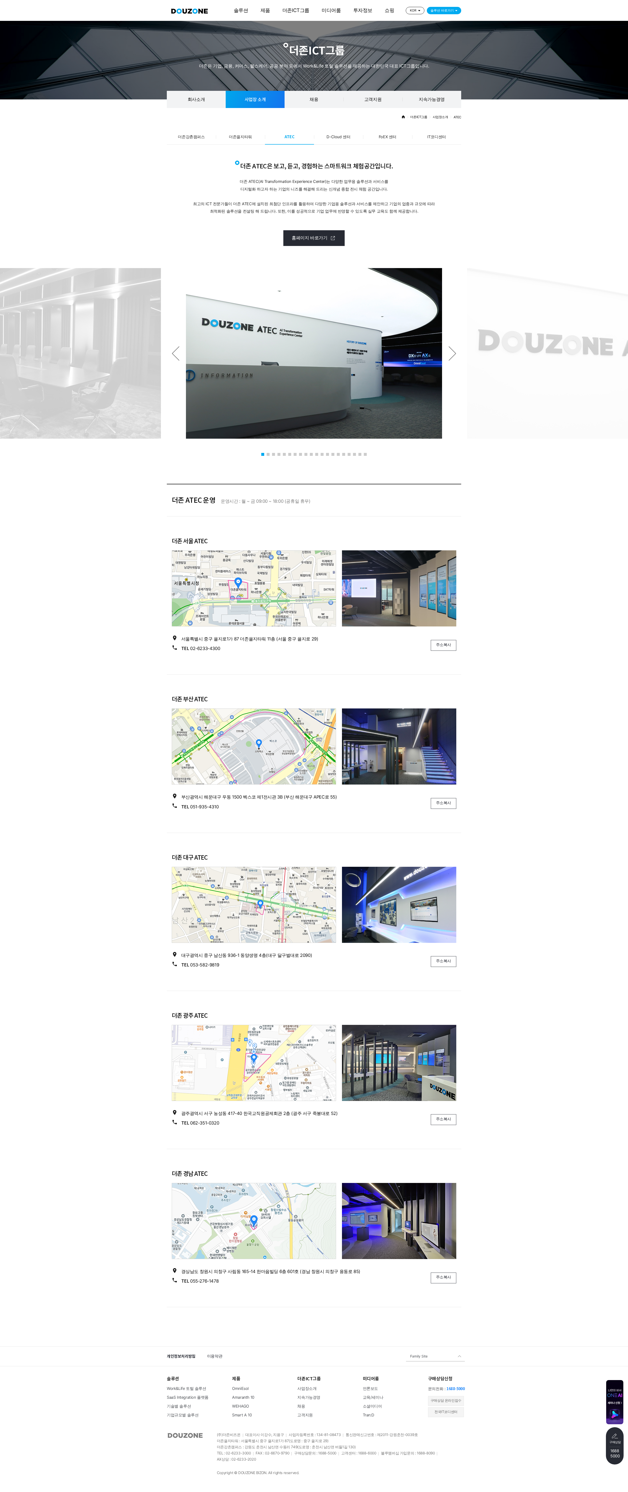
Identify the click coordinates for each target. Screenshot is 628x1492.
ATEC (289, 136)
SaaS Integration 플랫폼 (188, 1398)
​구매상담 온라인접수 (446, 1401)
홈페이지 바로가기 (310, 238)
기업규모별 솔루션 (182, 1415)
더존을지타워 (240, 137)
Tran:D (368, 1415)
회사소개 (196, 99)
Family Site (419, 1356)
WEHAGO (240, 1406)
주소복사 (443, 645)
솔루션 (241, 10)
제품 (265, 10)
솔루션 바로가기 (442, 10)
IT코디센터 (436, 137)
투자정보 (362, 10)
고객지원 (372, 99)
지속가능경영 (432, 99)
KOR (413, 10)
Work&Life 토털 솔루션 (186, 1389)
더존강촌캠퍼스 (191, 137)
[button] (175, 353)
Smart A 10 (242, 1415)
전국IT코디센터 (446, 1412)
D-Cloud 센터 (338, 137)
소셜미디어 (372, 1406)
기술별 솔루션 (179, 1406)
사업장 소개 (255, 99)
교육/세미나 (373, 1398)
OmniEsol (240, 1389)
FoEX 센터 (387, 137)
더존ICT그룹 (295, 10)
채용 (301, 1406)
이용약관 (214, 1356)
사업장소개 (306, 1389)
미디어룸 (331, 10)
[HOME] (403, 117)
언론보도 (370, 1389)
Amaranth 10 (243, 1398)
